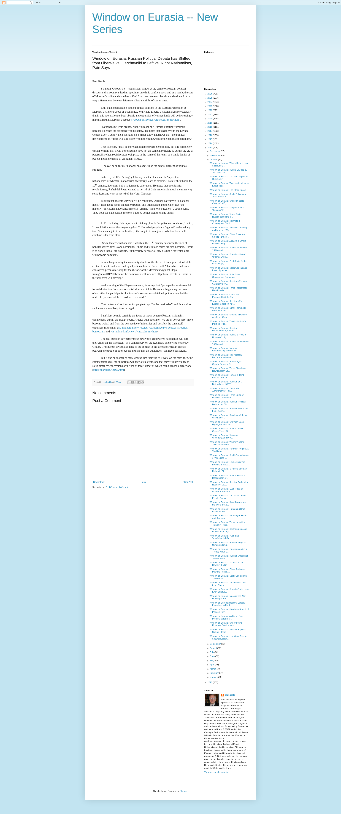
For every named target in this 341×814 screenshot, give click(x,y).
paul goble (230, 695)
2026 (210, 94)
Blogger (183, 791)
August (213, 648)
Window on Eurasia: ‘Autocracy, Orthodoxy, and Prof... (225, 436)
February (214, 673)
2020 (210, 118)
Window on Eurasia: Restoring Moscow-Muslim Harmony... (229, 530)
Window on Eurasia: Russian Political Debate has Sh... (228, 403)
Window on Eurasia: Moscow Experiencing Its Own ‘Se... (224, 349)
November (215, 155)
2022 (210, 110)
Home (144, 482)
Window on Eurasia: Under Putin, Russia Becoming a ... (226, 215)
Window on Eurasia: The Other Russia (228, 190)
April (212, 664)
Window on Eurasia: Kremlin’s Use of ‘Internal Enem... (227, 255)
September (215, 644)
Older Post (188, 482)
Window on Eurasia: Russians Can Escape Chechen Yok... (226, 302)
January (214, 677)
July (212, 652)
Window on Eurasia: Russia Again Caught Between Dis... (226, 362)
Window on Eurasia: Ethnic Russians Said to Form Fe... (227, 235)
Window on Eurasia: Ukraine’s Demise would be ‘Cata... (228, 315)
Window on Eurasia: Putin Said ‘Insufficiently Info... (224, 537)
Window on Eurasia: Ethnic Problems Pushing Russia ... (227, 570)
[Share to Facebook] (139, 382)
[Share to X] (136, 382)
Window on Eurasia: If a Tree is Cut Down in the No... (226, 563)
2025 (210, 98)
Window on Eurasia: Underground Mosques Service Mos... (226, 624)
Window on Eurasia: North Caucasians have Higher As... (228, 269)
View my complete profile (216, 772)
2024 (210, 102)
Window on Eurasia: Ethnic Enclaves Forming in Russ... (227, 463)
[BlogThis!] (132, 382)
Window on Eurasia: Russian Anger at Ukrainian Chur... (228, 543)
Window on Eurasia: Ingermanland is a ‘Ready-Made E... (228, 550)
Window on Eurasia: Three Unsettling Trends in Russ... (227, 523)
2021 (210, 114)
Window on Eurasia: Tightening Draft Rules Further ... (227, 510)
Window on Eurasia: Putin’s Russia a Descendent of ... (227, 476)
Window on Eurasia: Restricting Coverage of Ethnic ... (225, 222)
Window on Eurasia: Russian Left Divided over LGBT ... (226, 382)
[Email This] (129, 382)
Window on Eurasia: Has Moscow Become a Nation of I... (226, 356)
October (214, 159)
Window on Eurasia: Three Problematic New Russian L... (228, 289)
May (212, 660)
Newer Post (98, 482)
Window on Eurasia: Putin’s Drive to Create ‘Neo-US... (227, 429)
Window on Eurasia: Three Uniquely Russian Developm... (227, 396)
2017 (210, 131)
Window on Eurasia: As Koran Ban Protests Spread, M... (226, 617)
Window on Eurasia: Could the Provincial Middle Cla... (224, 295)
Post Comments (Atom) (116, 487)
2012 (210, 682)
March (213, 669)
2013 (210, 147)
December (215, 151)
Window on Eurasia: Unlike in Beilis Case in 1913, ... (227, 202)
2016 (210, 135)
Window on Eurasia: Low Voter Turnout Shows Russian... (228, 637)
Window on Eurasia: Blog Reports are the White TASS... (228, 503)
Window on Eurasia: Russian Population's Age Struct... (223, 329)
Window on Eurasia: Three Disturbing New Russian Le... (228, 369)
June (212, 656)
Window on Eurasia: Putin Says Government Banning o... (225, 275)
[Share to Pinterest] (142, 382)
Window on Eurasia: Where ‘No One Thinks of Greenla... (227, 443)
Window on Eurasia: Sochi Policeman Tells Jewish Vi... (228, 195)
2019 (210, 123)
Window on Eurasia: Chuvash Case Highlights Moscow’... (227, 423)
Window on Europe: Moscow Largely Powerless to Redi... (227, 604)
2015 (210, 139)
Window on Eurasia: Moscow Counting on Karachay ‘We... (228, 228)
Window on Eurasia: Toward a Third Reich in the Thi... (227, 376)
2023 (210, 106)
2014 (210, 143)
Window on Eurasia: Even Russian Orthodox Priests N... (226, 490)
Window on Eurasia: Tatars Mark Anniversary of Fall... (225, 389)
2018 (210, 127)
